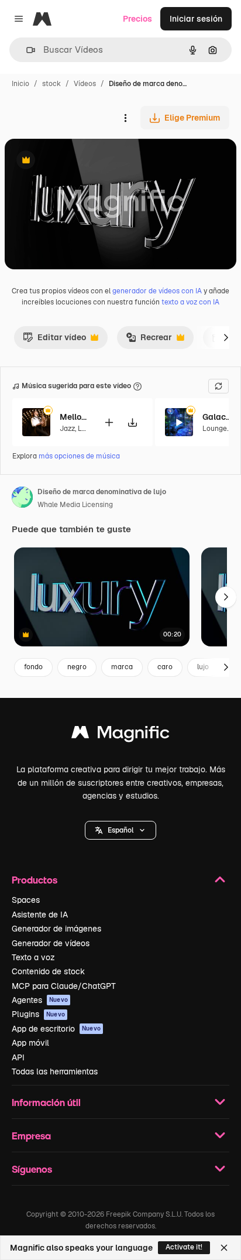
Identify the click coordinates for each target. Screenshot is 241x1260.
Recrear (149, 340)
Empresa (31, 1135)
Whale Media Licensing (75, 504)
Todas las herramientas (55, 1071)
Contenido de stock (48, 971)
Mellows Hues (74, 417)
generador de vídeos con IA (157, 291)
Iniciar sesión (196, 18)
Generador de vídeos (50, 943)
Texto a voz (33, 957)
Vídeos (85, 83)
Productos (34, 880)
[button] (120, 830)
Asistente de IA (40, 914)
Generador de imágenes (56, 928)
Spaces (26, 900)
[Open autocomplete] (26, 50)
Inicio (20, 83)
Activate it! (184, 1247)
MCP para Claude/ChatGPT (64, 986)
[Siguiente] (225, 337)
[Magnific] (120, 735)
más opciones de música (79, 456)
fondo (33, 667)
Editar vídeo (54, 340)
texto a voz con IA (190, 302)
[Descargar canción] (132, 422)
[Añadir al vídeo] (108, 422)
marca (122, 667)
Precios (137, 18)
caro (165, 667)
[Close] (224, 1248)
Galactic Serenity (217, 417)
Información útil (46, 1102)
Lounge (214, 428)
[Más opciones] (125, 117)
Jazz (67, 428)
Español (120, 830)
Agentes (40, 1000)
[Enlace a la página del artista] (22, 499)
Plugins (38, 1014)
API (18, 1057)
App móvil (30, 1043)
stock (51, 83)
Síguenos (32, 1169)
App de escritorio (56, 1028)
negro (77, 667)
